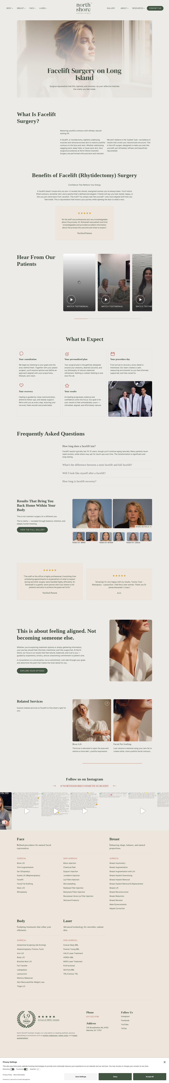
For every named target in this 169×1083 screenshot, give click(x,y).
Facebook (125, 1020)
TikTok (124, 1028)
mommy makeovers (50, 1035)
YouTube (124, 1024)
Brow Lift (77, 744)
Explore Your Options (32, 671)
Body (9, 8)
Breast (20, 8)
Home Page (92, 5)
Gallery (111, 8)
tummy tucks (63, 1035)
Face (31, 8)
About (124, 8)
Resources (137, 8)
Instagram (125, 1016)
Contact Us (155, 8)
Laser (42, 8)
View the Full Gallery (32, 530)
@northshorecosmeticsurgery (84, 786)
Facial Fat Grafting (122, 744)
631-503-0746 (92, 1017)
